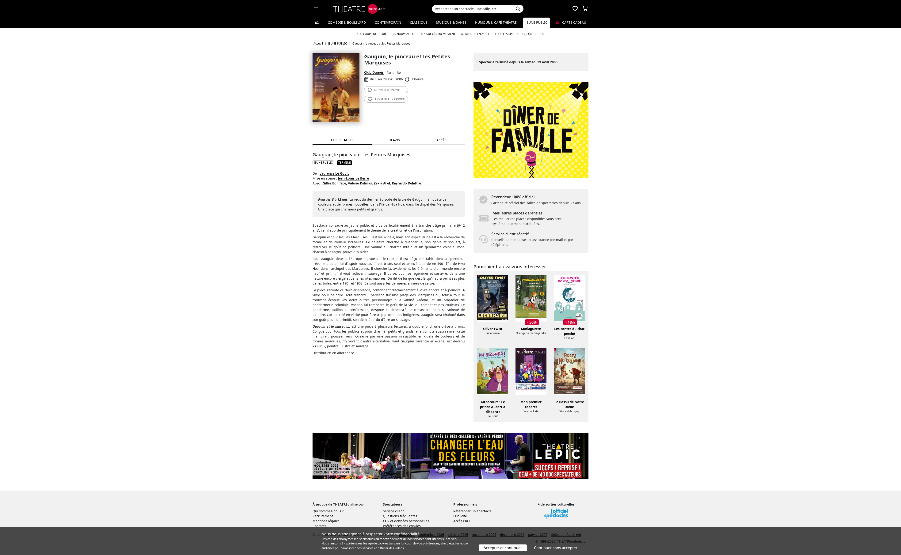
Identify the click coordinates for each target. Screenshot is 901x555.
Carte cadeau (573, 22)
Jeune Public (536, 22)
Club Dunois (374, 72)
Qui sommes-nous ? (328, 511)
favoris (390, 99)
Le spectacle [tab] (342, 140)
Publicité (460, 516)
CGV (386, 521)
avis (387, 90)
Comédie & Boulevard (347, 22)
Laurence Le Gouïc (334, 173)
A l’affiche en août (475, 34)
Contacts (319, 526)
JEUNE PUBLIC (323, 163)
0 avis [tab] (395, 140)
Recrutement (323, 516)
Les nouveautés (403, 34)
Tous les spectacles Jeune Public (520, 34)
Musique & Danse (451, 22)
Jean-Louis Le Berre (353, 178)
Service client (393, 511)
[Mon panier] (585, 8)
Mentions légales (326, 521)
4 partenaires (353, 543)
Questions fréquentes (400, 516)
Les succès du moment (438, 34)
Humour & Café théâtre (496, 22)
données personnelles (411, 521)
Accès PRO (461, 521)
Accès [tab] (441, 140)
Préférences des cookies (402, 526)
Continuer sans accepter (555, 547)
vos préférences (428, 543)
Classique (419, 22)
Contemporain (388, 22)
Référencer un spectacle (472, 511)
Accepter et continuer (503, 547)
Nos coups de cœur (371, 34)
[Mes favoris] (575, 8)
